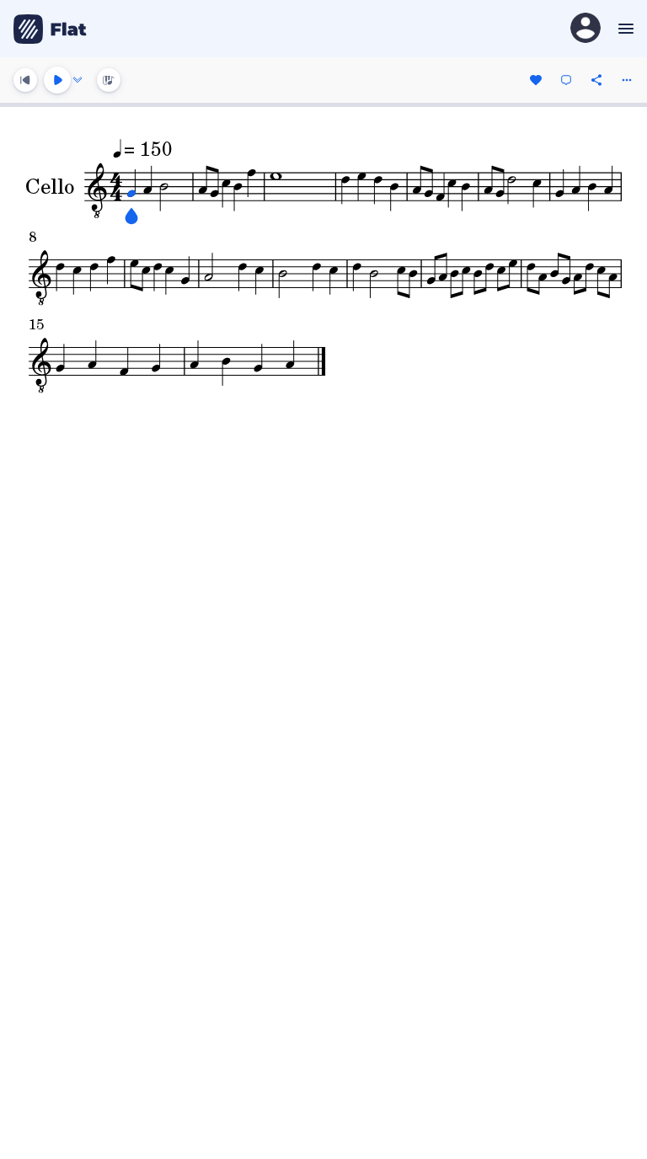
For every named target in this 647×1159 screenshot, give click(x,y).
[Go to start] (25, 80)
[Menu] (624, 28)
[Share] (596, 80)
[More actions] (627, 80)
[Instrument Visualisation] (108, 80)
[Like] (536, 80)
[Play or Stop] (57, 80)
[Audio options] (77, 80)
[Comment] (566, 80)
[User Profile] (585, 29)
